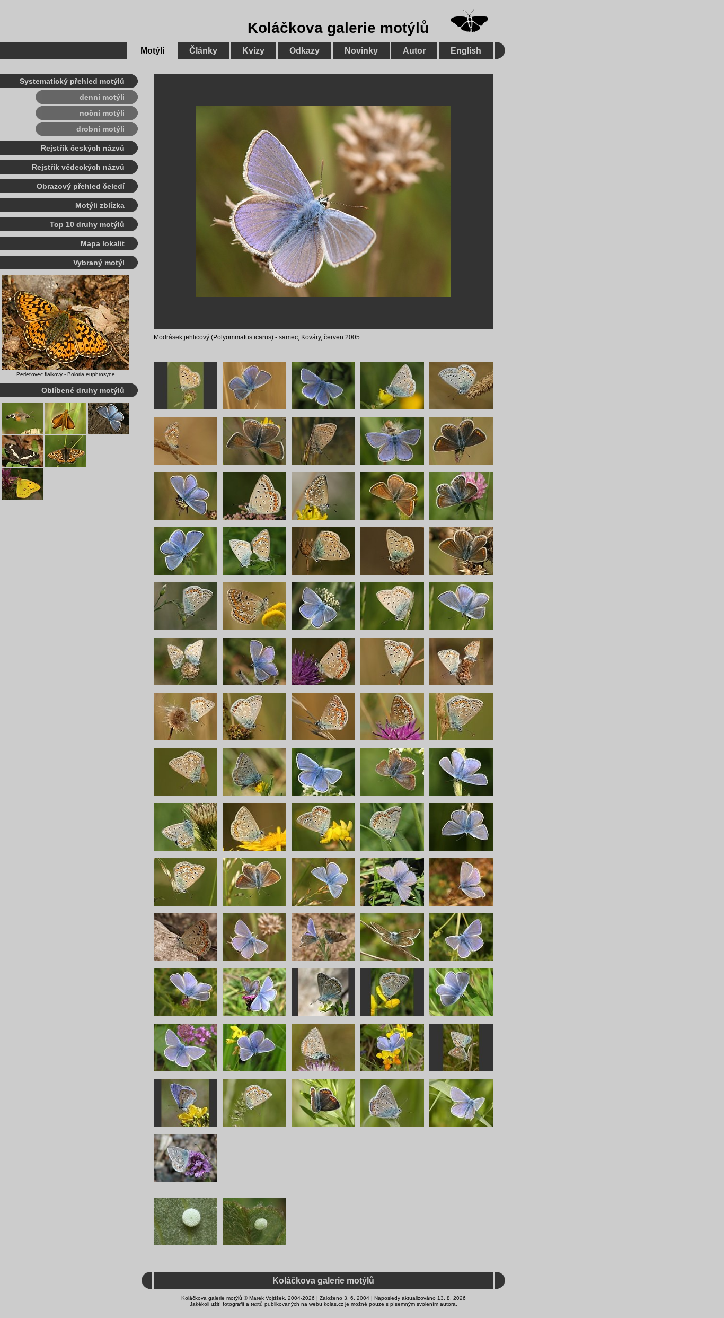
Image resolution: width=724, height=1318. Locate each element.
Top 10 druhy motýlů (87, 224)
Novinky (361, 50)
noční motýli (102, 113)
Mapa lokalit (103, 243)
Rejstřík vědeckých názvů (78, 167)
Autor (414, 50)
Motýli (152, 50)
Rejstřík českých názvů (83, 148)
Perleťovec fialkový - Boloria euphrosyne (65, 374)
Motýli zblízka (100, 205)
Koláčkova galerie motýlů (338, 28)
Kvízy (253, 50)
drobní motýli (100, 129)
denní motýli (102, 97)
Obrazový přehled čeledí (81, 186)
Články (203, 50)
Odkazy (304, 50)
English (466, 50)
